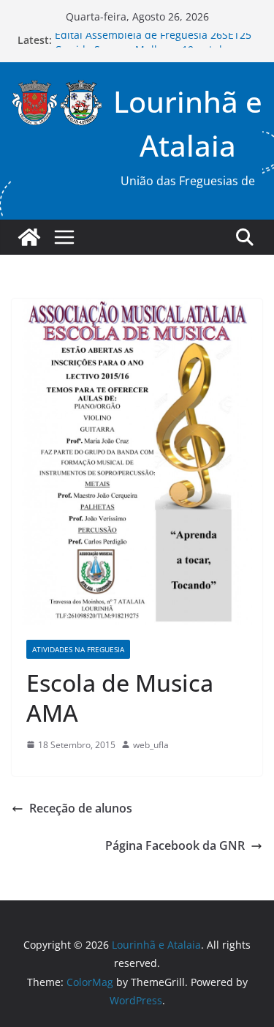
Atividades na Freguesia (78, 649)
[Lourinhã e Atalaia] (29, 237)
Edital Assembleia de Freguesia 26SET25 (153, 38)
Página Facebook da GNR (175, 845)
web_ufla (151, 745)
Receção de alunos (80, 808)
